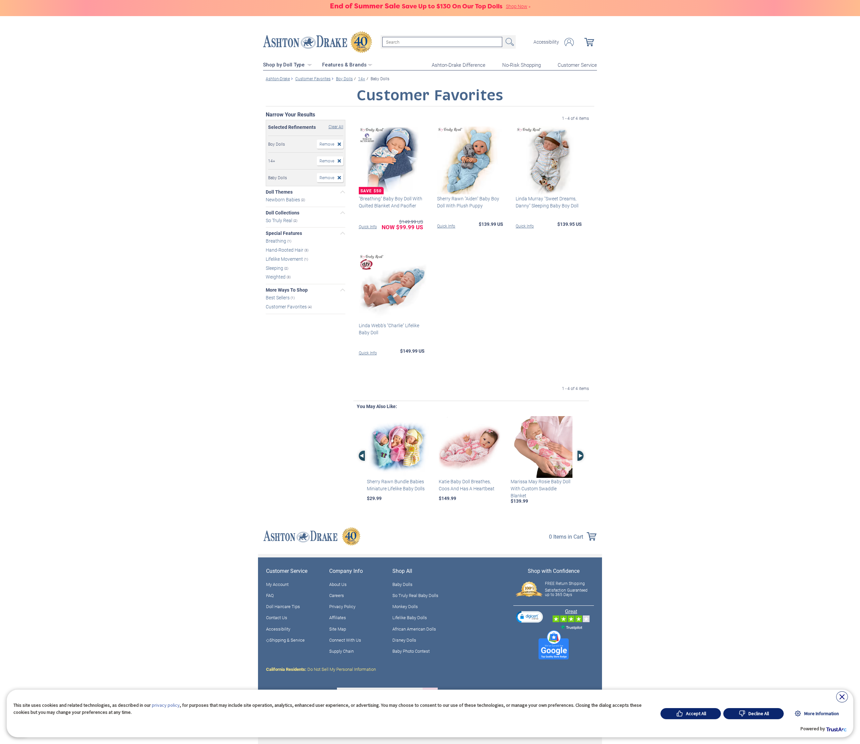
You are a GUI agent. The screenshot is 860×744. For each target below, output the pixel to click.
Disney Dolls (404, 640)
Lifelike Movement (285, 259)
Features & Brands (344, 65)
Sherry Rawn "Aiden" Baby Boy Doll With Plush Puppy (468, 202)
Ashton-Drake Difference (458, 64)
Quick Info (368, 226)
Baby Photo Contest (411, 651)
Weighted (276, 277)
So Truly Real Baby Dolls (415, 595)
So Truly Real (279, 220)
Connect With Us (345, 640)
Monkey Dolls (405, 606)
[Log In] (569, 42)
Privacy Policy (342, 606)
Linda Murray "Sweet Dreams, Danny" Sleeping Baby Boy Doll (547, 202)
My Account (277, 584)
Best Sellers (278, 297)
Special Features (284, 233)
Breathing (276, 241)
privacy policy (166, 705)
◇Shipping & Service (285, 640)
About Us (338, 584)
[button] (529, 616)
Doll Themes (279, 192)
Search (509, 42)
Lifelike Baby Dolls (409, 617)
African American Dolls (414, 629)
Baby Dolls (402, 584)
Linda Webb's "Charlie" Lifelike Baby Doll (389, 329)
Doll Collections (282, 212)
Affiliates (337, 617)
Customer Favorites (287, 306)
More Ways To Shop (287, 290)
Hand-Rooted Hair (285, 250)
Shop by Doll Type (284, 65)
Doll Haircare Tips (283, 606)
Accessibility (546, 42)
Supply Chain (341, 651)
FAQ (270, 595)
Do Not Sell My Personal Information (321, 669)
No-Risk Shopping (521, 64)
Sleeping (275, 267)
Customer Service (577, 64)
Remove (326, 144)
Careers (336, 595)
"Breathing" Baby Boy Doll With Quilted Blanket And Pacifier (390, 202)
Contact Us (276, 617)
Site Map (337, 629)
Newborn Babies (283, 199)
